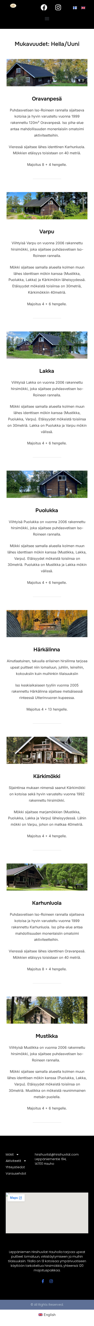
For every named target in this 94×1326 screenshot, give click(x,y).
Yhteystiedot (15, 1167)
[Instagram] (58, 7)
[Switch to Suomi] (75, 7)
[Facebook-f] (43, 1281)
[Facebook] (43, 7)
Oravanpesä (47, 98)
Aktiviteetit (13, 1161)
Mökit (10, 1154)
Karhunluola (47, 903)
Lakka (46, 371)
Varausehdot (16, 1173)
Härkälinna (46, 649)
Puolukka (46, 510)
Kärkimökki (46, 776)
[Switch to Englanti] (83, 7)
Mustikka (47, 1036)
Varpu (46, 231)
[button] (47, 18)
